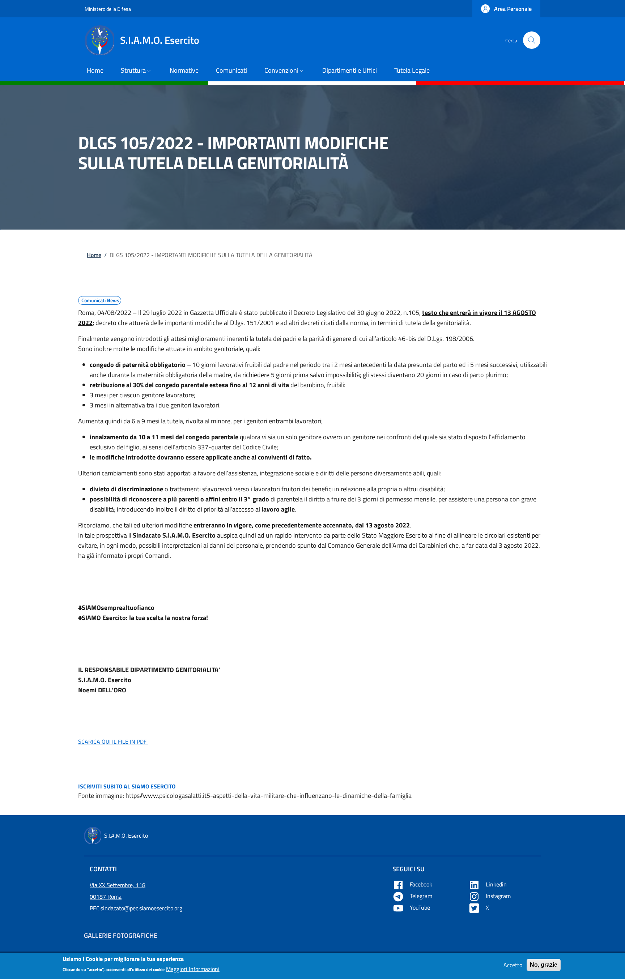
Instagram (499, 896)
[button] (506, 8)
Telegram (422, 896)
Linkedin (497, 884)
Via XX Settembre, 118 (117, 885)
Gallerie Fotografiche (120, 935)
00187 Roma (106, 896)
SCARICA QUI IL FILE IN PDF (113, 741)
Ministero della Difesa (108, 9)
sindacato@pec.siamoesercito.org (141, 908)
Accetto (512, 965)
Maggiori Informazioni (193, 969)
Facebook (422, 884)
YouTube (420, 907)
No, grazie (543, 965)
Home (94, 255)
